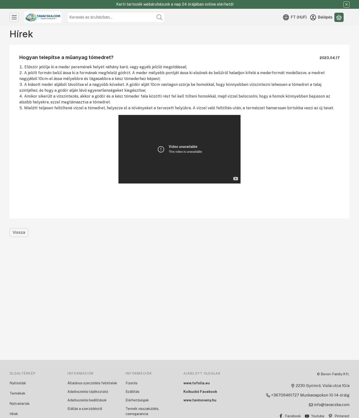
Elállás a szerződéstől (84, 409)
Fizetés (131, 383)
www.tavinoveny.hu (199, 400)
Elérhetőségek (137, 400)
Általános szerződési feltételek (92, 383)
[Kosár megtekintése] (339, 17)
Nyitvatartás (20, 404)
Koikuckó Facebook (200, 392)
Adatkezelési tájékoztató (87, 392)
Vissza (19, 232)
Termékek (17, 393)
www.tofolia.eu (196, 383)
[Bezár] (346, 4)
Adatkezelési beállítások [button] (87, 400)
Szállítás (132, 392)
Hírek (14, 414)
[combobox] (116, 17)
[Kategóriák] (14, 17)
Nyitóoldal (18, 383)
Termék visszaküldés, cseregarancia (142, 411)
